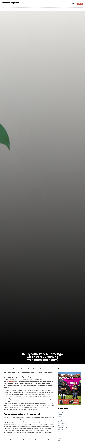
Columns (60, 414)
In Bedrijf (60, 420)
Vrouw (59, 435)
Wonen (59, 438)
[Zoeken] (2, 9)
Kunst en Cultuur (62, 423)
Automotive (61, 412)
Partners (73, 3)
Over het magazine (42, 9)
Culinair (59, 416)
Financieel (60, 418)
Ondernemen (61, 425)
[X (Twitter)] (23, 439)
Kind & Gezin (61, 422)
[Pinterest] (36, 439)
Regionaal (46, 350)
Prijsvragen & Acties (63, 427)
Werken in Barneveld (63, 437)
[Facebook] (10, 439)
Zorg (59, 440)
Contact (80, 3)
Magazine (33, 9)
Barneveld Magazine (10, 3)
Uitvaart (60, 433)
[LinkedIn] (48, 439)
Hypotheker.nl (9, 381)
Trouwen (60, 431)
